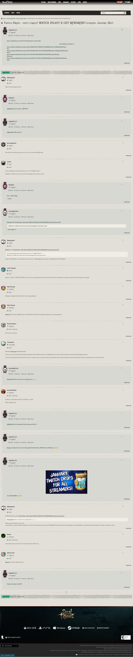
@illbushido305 (10, 109)
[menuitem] (43, 2)
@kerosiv (7, 562)
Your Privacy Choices (83, 654)
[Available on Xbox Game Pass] (88, 628)
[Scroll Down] (11, 655)
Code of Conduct (109, 654)
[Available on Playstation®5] (44, 628)
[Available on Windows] (59, 628)
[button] (9, 646)
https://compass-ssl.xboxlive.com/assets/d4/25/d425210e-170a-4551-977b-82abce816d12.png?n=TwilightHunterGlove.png (37, 50)
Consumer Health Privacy (126, 654)
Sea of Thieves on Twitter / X (66, 44)
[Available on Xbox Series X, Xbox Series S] (30, 628)
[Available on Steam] (74, 628)
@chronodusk (10, 379)
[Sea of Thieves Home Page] (7, 2)
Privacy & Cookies (100, 654)
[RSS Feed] (2, 18)
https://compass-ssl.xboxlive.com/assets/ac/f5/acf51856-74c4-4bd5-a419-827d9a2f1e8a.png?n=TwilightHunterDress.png (37, 58)
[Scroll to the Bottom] (13, 655)
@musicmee (13, 351)
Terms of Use (92, 654)
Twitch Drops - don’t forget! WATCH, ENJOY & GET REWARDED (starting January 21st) (38, 222)
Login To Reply (6, 73)
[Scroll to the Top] (2, 655)
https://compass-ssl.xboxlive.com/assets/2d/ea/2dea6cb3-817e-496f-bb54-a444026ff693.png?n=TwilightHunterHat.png (36, 47)
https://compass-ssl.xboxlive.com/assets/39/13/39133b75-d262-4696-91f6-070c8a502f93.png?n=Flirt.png (33, 54)
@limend (9, 222)
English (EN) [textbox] (8, 645)
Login (128, 2)
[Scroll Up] (3, 655)
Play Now (119, 2)
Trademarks (116, 654)
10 (121, 29)
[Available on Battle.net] (103, 628)
